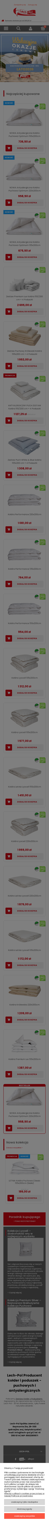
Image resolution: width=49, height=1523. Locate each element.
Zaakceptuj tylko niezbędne (24, 1502)
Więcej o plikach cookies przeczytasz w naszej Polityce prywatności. (24, 1494)
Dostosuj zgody (24, 1509)
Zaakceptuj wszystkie (24, 1516)
